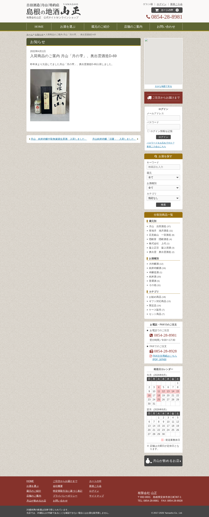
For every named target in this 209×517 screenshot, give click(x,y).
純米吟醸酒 (157, 268)
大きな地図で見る (163, 86)
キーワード (153, 162)
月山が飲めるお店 (36, 500)
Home (39, 26)
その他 (155, 285)
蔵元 (149, 173)
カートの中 (95, 481)
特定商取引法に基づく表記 (67, 491)
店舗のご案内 (133, 26)
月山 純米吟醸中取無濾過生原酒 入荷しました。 (59, 139)
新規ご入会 (95, 486)
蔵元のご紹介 (100, 26)
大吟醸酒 (156, 263)
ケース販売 (157, 309)
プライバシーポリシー (65, 496)
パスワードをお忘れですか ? (160, 143)
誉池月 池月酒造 (161, 230)
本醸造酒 (155, 272)
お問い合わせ (166, 26)
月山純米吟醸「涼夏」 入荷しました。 (114, 139)
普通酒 (154, 281)
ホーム (29, 34)
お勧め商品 (157, 297)
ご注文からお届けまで (166, 97)
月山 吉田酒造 (160, 226)
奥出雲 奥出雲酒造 (161, 252)
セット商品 (157, 314)
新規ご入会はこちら (156, 146)
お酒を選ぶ (67, 26)
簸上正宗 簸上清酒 (161, 247)
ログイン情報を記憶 (161, 131)
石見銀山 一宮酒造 (161, 235)
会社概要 (58, 486)
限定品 (155, 305)
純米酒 (155, 276)
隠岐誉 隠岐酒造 (160, 239)
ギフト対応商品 (160, 301)
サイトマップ (96, 496)
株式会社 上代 (159, 243)
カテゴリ (152, 193)
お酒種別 (152, 183)
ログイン (94, 491)
